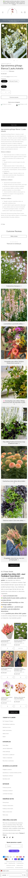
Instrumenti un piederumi (8, 754)
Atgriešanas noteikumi (8, 775)
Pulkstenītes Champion (13, 286)
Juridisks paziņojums (19, 867)
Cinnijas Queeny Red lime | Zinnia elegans (6, 669)
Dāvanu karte (6, 733)
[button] (2, 12)
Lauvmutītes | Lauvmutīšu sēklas (13, 323)
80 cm (3, 86)
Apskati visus (14, 712)
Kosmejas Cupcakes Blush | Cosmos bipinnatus (20, 641)
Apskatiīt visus (14, 565)
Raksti (4, 736)
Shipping (7, 76)
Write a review (14, 236)
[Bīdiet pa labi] (16, 60)
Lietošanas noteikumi (8, 790)
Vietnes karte (6, 802)
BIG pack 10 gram (14, 81)
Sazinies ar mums (7, 727)
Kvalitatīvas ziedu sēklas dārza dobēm (14, 481)
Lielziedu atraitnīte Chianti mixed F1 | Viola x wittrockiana (6, 698)
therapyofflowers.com (13, 861)
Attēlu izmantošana (7, 730)
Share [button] (3, 224)
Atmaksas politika (12, 863)
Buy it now (14, 125)
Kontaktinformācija (10, 867)
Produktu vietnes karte (8, 805)
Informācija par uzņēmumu (9, 724)
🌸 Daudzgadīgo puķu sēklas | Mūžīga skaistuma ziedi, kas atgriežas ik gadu (14, 401)
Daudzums (3, 89)
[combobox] (14, 870)
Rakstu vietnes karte (7, 811)
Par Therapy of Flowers (8, 721)
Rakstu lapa (5, 814)
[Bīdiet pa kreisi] (11, 60)
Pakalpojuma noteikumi (10, 865)
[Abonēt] (20, 846)
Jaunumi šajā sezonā (7, 748)
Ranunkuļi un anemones (8, 760)
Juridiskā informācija (7, 793)
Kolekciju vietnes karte (8, 808)
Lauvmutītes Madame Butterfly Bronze (5, 641)
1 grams (4, 81)
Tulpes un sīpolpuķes (7, 757)
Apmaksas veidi (6, 778)
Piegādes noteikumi (7, 769)
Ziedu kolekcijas (6, 751)
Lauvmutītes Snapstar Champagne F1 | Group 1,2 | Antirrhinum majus (19, 669)
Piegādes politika (19, 865)
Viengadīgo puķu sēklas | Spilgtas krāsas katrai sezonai (14, 362)
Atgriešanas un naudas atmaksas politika (12, 772)
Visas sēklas (5, 745)
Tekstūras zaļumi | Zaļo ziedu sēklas (13, 520)
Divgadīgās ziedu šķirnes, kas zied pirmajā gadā (14, 559)
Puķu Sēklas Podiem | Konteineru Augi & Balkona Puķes (14, 442)
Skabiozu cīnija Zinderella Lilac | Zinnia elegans (19, 698)
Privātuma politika (7, 787)
